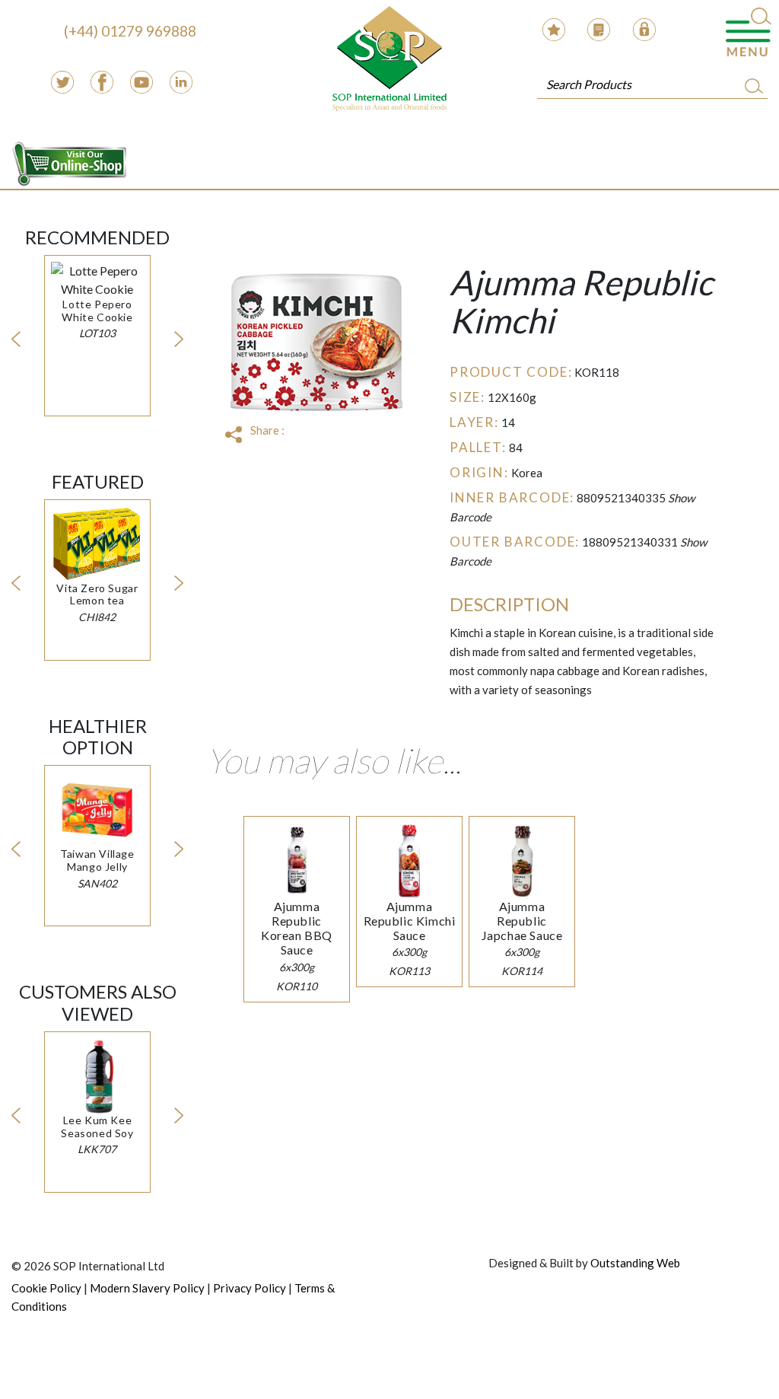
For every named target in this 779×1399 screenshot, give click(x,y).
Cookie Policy (46, 1288)
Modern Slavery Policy (147, 1288)
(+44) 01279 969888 (130, 31)
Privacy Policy (249, 1288)
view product (97, 316)
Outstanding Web (635, 1263)
